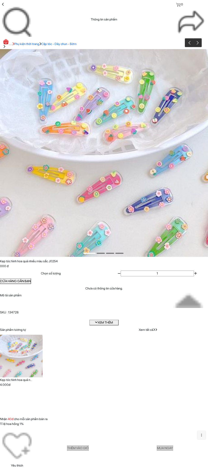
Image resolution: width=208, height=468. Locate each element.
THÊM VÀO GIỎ (78, 448)
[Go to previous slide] (189, 42)
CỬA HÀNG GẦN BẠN (15, 281)
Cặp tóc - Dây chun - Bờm (59, 44)
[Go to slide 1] (89, 253)
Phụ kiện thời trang (26, 44)
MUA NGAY (165, 448)
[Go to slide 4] (119, 253)
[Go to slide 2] (101, 253)
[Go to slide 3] (110, 253)
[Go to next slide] (197, 42)
